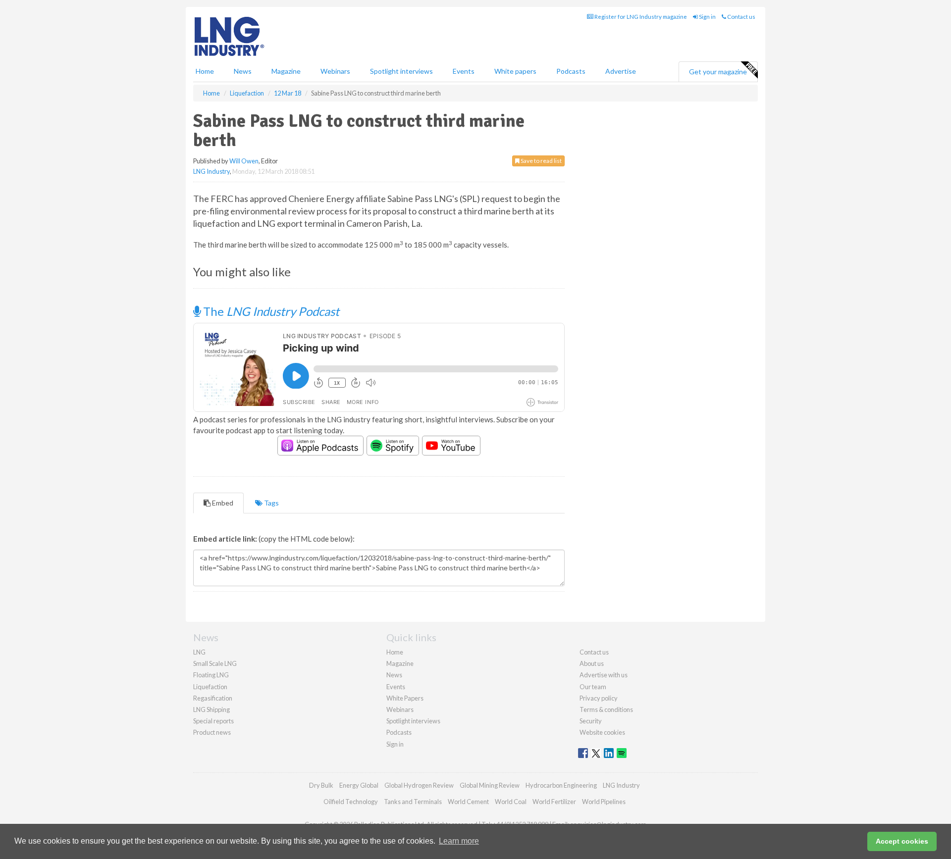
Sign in (707, 16)
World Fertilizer (554, 802)
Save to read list (541, 160)
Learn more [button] (459, 841)
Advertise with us (604, 675)
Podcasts (570, 71)
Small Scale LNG (215, 663)
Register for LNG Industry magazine (640, 16)
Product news (212, 732)
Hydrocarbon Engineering (561, 785)
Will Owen (244, 161)
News (394, 675)
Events (464, 71)
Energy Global (358, 785)
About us (592, 663)
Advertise (620, 71)
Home (205, 71)
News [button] (243, 71)
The (270, 311)
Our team (593, 687)
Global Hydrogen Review (419, 785)
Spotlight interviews (401, 71)
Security (591, 721)
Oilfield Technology (350, 802)
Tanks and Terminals (413, 802)
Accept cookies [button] (902, 841)
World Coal (511, 802)
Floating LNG (211, 675)
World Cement (468, 802)
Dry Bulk (321, 785)
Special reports (213, 721)
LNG (199, 652)
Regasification (212, 698)
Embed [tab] (222, 503)
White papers (515, 71)
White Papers (404, 698)
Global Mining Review (490, 785)
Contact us (740, 16)
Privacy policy (599, 698)
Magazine (286, 71)
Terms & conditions (606, 709)
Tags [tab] (271, 503)
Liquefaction (210, 687)
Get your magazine (718, 71)
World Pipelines (604, 802)
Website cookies (602, 732)
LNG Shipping (211, 709)
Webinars (335, 71)
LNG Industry (211, 171)
